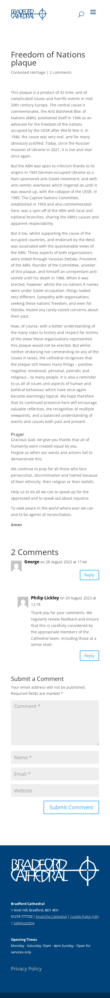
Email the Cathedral (51, 916)
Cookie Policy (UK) (84, 916)
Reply (89, 574)
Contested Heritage (28, 72)
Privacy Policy (26, 968)
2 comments (61, 72)
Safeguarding (24, 922)
